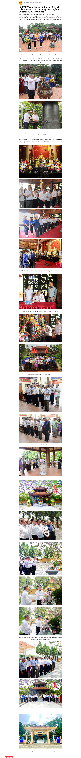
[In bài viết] (61, 3)
